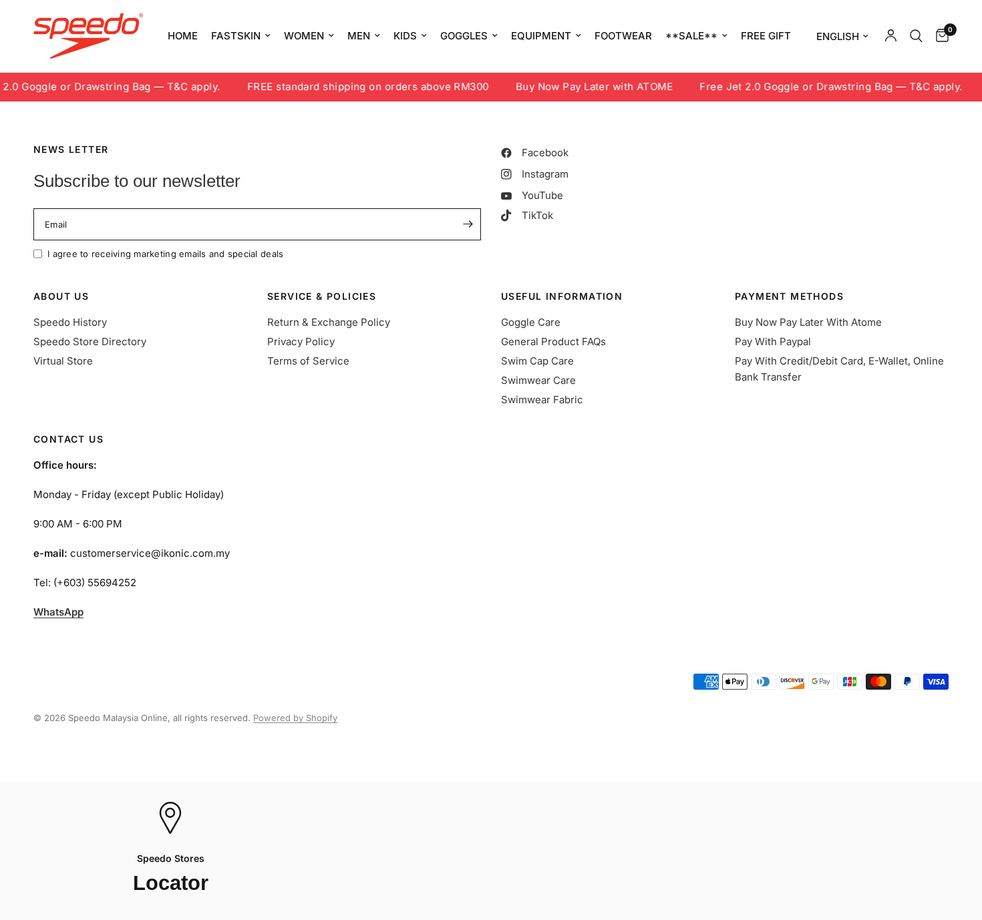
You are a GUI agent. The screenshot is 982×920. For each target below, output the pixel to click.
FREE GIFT (766, 35)
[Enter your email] (467, 224)
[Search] (916, 36)
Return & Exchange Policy (328, 322)
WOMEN (304, 35)
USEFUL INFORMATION (562, 296)
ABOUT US (61, 296)
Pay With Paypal (773, 341)
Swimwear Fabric (542, 399)
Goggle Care (530, 322)
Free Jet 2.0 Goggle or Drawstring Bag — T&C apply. (818, 87)
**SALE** (691, 35)
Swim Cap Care (537, 361)
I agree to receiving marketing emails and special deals (165, 253)
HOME (183, 35)
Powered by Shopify (295, 717)
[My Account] (890, 36)
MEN (358, 35)
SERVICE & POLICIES (321, 296)
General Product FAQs (553, 341)
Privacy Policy (301, 341)
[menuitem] (182, 36)
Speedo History (70, 322)
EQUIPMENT (541, 35)
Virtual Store (63, 361)
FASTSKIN (236, 35)
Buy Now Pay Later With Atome (808, 322)
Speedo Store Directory (89, 341)
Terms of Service (308, 361)
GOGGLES (464, 35)
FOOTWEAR (623, 35)
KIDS (405, 35)
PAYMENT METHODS (789, 296)
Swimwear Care (538, 380)
